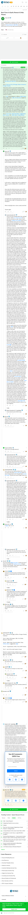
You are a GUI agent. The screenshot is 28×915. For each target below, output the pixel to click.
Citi (16, 97)
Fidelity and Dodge (16, 220)
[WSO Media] (8, 6)
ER (3, 18)
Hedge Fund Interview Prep (7, 873)
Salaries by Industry (6, 865)
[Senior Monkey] (13, 447)
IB (11, 6)
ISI (11, 84)
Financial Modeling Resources (8, 857)
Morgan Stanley (7, 85)
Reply (3, 148)
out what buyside (18, 217)
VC (26, 6)
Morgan (15, 84)
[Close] (25, 904)
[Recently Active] (2, 6)
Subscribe (5, 34)
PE (13, 6)
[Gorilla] (9, 416)
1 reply (8, 408)
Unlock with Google (15, 779)
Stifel (13, 115)
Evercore (8, 84)
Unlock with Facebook (9, 779)
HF (16, 6)
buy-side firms (12, 81)
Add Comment (15, 62)
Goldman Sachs (17, 563)
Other (12, 148)
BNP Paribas (6, 115)
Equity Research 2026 (12, 25)
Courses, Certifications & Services (8, 895)
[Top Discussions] (5, 6)
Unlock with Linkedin (22, 779)
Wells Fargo (23, 96)
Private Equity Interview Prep (8, 870)
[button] (24, 34)
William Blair (6, 643)
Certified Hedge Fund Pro (9, 689)
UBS (13, 97)
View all (2, 849)
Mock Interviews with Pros (7, 880)
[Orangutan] (13, 469)
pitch (11, 371)
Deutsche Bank (15, 113)
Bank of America (22, 84)
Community (4, 899)
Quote (6, 148)
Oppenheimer (21, 115)
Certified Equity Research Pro (9, 426)
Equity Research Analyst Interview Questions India (13, 452)
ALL (24, 6)
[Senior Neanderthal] (10, 604)
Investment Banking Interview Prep (9, 868)
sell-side (7, 81)
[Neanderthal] (12, 524)
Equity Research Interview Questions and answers (14, 467)
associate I (14, 562)
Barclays (19, 97)
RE (18, 6)
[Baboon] (10, 17)
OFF (21, 6)
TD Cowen (8, 113)
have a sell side (17, 472)
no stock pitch (17, 376)
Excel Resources (5, 860)
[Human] (16, 724)
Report (9, 148)
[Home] (5, 2)
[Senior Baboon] (7, 561)
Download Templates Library (8, 862)
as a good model (21, 360)
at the (9, 344)
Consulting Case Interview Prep (8, 875)
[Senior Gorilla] (22, 410)
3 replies (8, 587)
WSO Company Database (7, 883)
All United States (10, 29)
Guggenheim (23, 113)
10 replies (8, 602)
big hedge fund (21, 400)
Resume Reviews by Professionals (9, 878)
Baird (16, 115)
